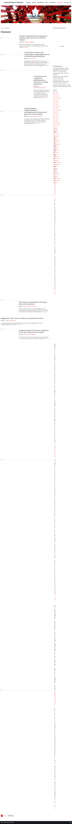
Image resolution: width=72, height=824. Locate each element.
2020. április (55, 182)
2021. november (56, 158)
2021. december (56, 156)
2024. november (56, 106)
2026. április (55, 92)
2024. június (55, 112)
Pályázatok (60, 2)
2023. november (56, 124)
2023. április (55, 132)
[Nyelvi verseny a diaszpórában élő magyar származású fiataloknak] (9, 307)
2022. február (56, 152)
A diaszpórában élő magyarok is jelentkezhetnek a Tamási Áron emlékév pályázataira (41, 80)
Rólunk (34, 2)
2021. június (55, 166)
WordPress (11, 822)
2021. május (55, 168)
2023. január (55, 138)
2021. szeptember (57, 162)
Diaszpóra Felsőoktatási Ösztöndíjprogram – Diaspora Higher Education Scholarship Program (34, 38)
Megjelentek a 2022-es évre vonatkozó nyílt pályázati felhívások (22, 318)
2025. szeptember (57, 98)
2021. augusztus (56, 164)
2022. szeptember (57, 144)
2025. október (56, 96)
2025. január (55, 104)
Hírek (35, 87)
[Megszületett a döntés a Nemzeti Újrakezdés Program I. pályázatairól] (27, 706)
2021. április (55, 170)
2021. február (56, 174)
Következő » (10, 815)
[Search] (70, 2)
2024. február (56, 118)
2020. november (56, 180)
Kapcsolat (67, 2)
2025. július (55, 100)
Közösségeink (40, 2)
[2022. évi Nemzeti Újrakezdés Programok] (27, 211)
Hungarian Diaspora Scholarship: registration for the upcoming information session (34, 331)
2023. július (55, 126)
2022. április (55, 148)
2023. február (56, 136)
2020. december (56, 178)
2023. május (55, 130)
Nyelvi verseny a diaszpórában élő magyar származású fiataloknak (33, 303)
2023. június (55, 128)
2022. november (56, 140)
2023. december (56, 122)
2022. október (56, 142)
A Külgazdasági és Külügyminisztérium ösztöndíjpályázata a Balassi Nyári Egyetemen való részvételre (35, 111)
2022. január (55, 154)
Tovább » (26, 47)
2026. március (56, 94)
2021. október (56, 160)
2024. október (56, 108)
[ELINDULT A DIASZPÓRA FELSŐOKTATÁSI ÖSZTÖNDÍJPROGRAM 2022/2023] (27, 472)
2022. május (55, 146)
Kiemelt (27, 42)
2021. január (55, 176)
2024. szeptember (57, 110)
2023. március (56, 134)
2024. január (55, 120)
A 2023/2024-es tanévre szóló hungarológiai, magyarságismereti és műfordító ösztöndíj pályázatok (36, 54)
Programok (53, 2)
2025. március (56, 102)
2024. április (55, 114)
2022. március (56, 150)
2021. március (56, 172)
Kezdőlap (28, 2)
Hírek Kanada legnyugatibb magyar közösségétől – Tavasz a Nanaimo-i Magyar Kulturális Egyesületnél (61, 70)
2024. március (56, 116)
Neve (2, 822)
